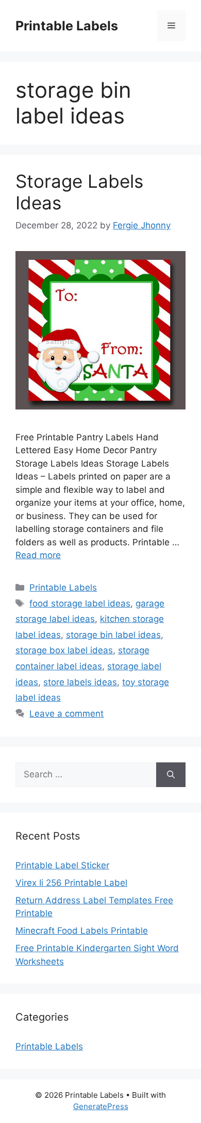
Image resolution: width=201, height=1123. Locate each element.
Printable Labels (66, 25)
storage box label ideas (64, 650)
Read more (38, 555)
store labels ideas (80, 682)
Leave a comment (66, 713)
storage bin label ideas (113, 635)
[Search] (171, 774)
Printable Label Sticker (62, 865)
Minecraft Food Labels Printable (81, 930)
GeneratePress (100, 1106)
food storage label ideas (79, 603)
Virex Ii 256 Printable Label (71, 883)
